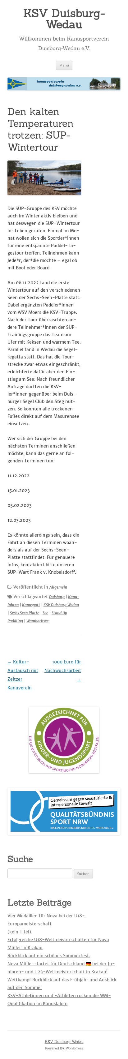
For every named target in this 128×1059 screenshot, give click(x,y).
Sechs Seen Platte (24, 613)
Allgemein (58, 587)
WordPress (74, 1048)
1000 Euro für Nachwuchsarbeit (62, 670)
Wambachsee (37, 621)
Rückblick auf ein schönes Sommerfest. (48, 955)
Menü (64, 65)
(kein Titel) (19, 932)
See (45, 613)
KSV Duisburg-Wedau (64, 18)
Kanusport (31, 604)
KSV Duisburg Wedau (61, 604)
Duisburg (57, 596)
